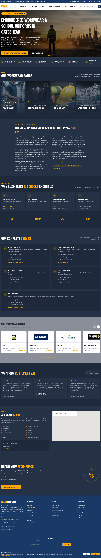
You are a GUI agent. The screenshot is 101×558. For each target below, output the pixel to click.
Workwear (56, 162)
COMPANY (72, 6)
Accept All (95, 554)
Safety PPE (29, 520)
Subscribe (66, 544)
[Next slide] (98, 33)
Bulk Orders (55, 507)
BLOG (66, 6)
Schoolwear (30, 510)
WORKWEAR (23, 6)
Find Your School (63, 262)
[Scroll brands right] (98, 327)
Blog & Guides (81, 505)
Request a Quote (13, 286)
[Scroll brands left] (94, 327)
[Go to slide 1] (49, 55)
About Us (79, 515)
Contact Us (80, 512)
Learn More (61, 286)
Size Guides (80, 507)
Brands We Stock (31, 523)
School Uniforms (58, 165)
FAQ (78, 510)
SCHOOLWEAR (33, 6)
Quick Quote (55, 515)
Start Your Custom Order (15, 53)
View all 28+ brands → (50, 357)
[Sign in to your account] (95, 6)
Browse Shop (37, 53)
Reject (87, 554)
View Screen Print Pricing (16, 307)
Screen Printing (31, 517)
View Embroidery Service (15, 262)
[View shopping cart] (99, 6)
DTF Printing (57, 168)
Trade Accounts (56, 505)
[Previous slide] (2, 33)
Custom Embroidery (74, 165)
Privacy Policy (5, 555)
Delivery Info (55, 512)
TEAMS (43, 6)
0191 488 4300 (6, 448)
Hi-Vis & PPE (66, 162)
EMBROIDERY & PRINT (55, 6)
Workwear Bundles (32, 507)
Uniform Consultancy (57, 510)
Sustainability (80, 517)
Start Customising (10, 487)
